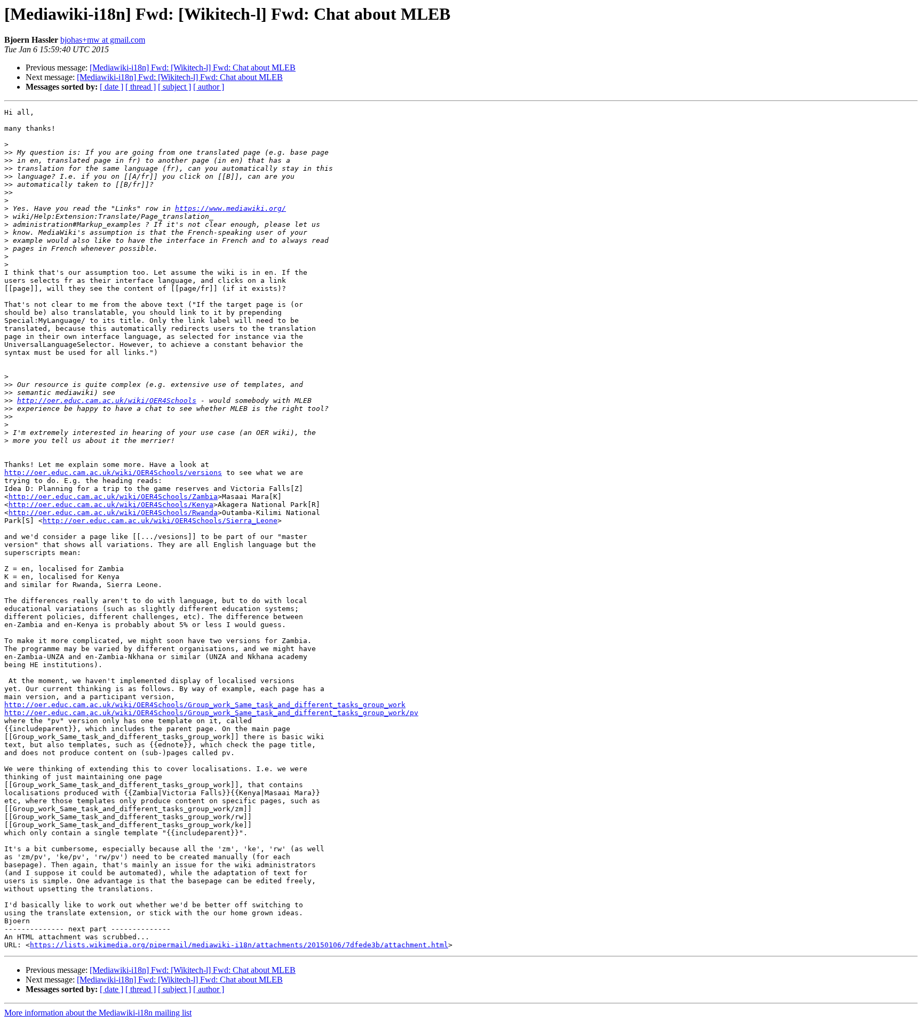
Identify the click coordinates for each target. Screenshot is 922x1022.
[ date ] (111, 86)
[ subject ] (174, 86)
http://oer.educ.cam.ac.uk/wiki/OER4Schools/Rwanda (113, 513)
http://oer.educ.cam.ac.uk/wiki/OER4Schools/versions (113, 473)
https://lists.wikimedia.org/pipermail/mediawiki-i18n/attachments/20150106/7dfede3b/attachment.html (239, 945)
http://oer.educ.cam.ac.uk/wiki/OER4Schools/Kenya (111, 505)
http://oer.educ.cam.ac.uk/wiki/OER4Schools (106, 401)
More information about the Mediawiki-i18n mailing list (98, 1012)
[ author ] (208, 86)
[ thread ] (140, 86)
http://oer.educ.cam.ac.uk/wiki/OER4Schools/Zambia (113, 497)
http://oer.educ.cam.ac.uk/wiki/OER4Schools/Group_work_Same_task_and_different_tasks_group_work (205, 705)
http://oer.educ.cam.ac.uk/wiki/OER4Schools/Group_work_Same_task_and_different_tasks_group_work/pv (211, 713)
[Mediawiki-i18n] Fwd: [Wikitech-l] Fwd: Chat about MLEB (193, 67)
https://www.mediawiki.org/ (230, 208)
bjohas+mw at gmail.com (102, 39)
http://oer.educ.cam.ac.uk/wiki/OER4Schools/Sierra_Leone (160, 521)
